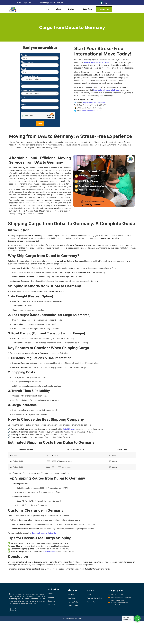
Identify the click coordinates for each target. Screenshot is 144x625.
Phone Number (27, 62)
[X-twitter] (15, 610)
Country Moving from (30, 76)
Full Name (25, 55)
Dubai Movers (69, 429)
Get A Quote (87, 9)
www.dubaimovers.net (91, 110)
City (23, 83)
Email (23, 69)
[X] (106, 2)
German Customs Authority (44, 533)
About (58, 9)
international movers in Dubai (106, 90)
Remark (24, 105)
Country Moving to (29, 90)
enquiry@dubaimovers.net (94, 102)
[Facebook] (101, 2)
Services (71, 9)
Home (47, 9)
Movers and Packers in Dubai (96, 62)
